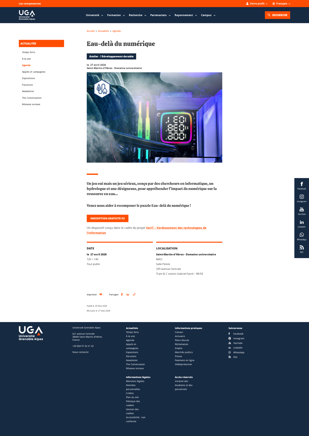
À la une (26, 58)
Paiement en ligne (184, 360)
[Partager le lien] (134, 294)
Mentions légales (135, 381)
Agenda (26, 65)
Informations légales (138, 377)
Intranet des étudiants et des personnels (183, 385)
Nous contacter (80, 352)
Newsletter (28, 91)
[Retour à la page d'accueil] (27, 15)
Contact (179, 332)
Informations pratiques (188, 328)
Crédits (130, 393)
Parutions (27, 84)
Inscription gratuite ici (107, 218)
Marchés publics (184, 352)
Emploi (178, 348)
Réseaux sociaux (31, 104)
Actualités (28, 43)
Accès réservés (184, 377)
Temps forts (28, 52)
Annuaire (180, 336)
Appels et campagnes (33, 71)
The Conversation (32, 97)
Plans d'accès (182, 340)
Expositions (28, 78)
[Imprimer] (101, 294)
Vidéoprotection (183, 364)
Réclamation (181, 344)
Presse (178, 356)
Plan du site (132, 397)
